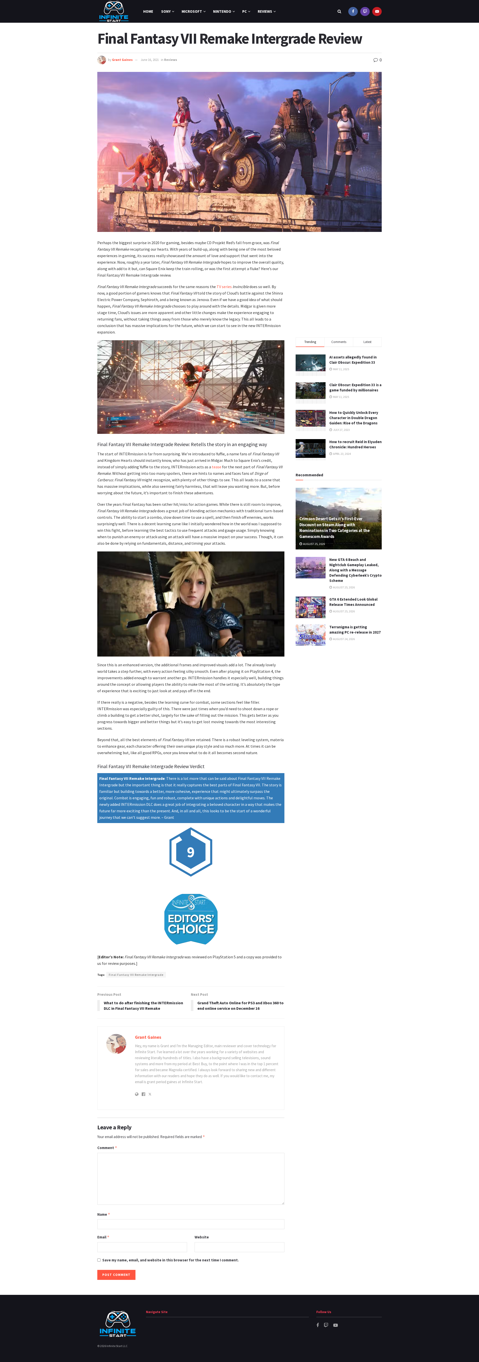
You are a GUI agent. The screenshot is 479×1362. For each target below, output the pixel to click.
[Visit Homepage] (113, 11)
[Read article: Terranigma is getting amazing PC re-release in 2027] (311, 635)
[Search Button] (339, 11)
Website (202, 1237)
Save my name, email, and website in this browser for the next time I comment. (170, 1260)
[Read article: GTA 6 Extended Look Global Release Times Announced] (311, 607)
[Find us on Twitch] (365, 11)
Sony (166, 11)
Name (103, 1214)
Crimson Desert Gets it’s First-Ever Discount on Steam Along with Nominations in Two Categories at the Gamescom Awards (334, 527)
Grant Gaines (122, 60)
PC (244, 11)
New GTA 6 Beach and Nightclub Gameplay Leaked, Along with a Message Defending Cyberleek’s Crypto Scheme (355, 570)
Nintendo (222, 11)
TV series (224, 286)
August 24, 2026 (344, 639)
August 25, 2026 (314, 544)
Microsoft (192, 11)
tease (216, 466)
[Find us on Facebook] (353, 11)
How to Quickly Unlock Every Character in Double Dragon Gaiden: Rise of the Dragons (353, 417)
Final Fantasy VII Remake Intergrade (136, 975)
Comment (107, 1147)
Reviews (265, 11)
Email (103, 1237)
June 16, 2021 (150, 60)
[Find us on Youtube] (377, 11)
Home (148, 11)
